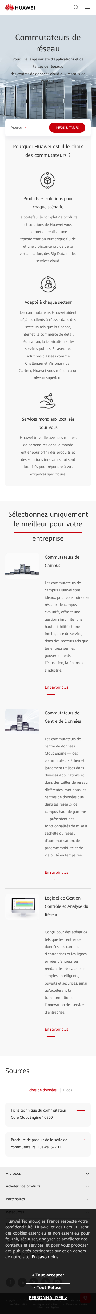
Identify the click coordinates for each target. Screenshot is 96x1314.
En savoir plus (45, 1256)
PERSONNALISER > (48, 1297)
